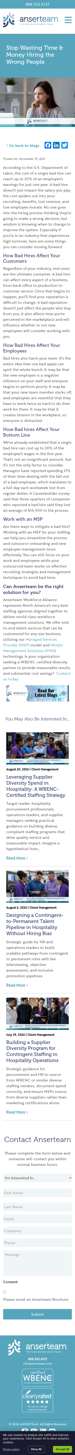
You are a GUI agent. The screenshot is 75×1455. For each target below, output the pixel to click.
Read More (15, 857)
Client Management (44, 769)
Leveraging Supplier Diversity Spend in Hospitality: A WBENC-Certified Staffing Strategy (35, 786)
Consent (10, 1281)
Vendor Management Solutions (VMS (33, 647)
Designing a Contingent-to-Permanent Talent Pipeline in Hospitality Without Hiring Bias (35, 924)
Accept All (62, 1449)
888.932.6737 (37, 4)
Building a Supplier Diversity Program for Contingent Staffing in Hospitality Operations (32, 1051)
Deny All (36, 1449)
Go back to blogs (23, 145)
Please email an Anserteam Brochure (35, 1299)
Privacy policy (11, 1449)
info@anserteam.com (37, 1363)
